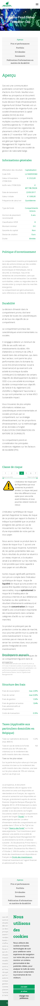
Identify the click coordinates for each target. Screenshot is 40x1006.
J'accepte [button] (24, 987)
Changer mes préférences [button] (24, 997)
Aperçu (20, 39)
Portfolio (20, 48)
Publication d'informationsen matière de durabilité (20, 901)
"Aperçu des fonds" (17, 828)
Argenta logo (7, 4)
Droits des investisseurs (22, 857)
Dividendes (20, 52)
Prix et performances (20, 43)
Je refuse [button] (24, 991)
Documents (20, 56)
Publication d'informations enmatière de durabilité (20, 61)
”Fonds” (21, 816)
